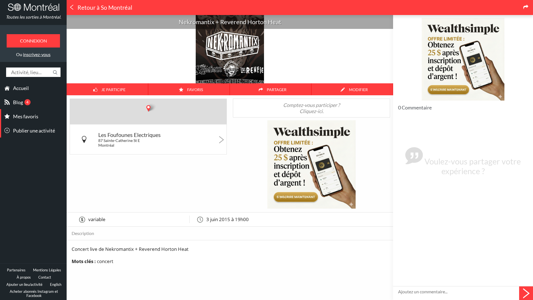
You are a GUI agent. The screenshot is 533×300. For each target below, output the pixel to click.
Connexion (33, 40)
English (55, 284)
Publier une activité (34, 131)
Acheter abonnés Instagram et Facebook (34, 293)
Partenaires (16, 270)
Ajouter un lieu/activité (24, 284)
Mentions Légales (47, 270)
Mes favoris (25, 116)
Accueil (21, 88)
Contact (44, 277)
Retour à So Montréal (104, 7)
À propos (24, 277)
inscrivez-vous (37, 54)
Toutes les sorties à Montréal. (33, 16)
